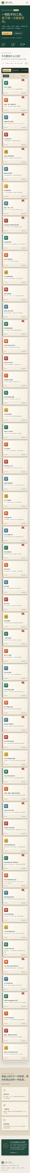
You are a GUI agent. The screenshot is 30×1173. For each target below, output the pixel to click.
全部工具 (3, 1168)
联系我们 (23, 1168)
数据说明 (13, 1168)
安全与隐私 (8, 1168)
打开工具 (23, 93)
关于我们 (18, 1168)
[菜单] (27, 2)
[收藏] (25, 81)
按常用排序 (23, 76)
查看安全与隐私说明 (5, 1084)
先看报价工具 (18, 33)
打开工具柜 (6, 33)
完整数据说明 (13, 1152)
